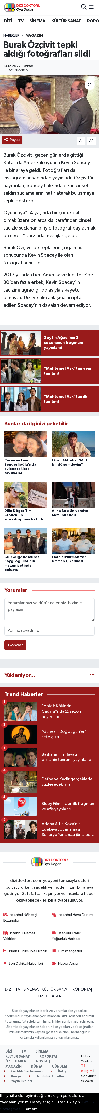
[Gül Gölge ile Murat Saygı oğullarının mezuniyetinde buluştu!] (25, 541)
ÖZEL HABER (49, 996)
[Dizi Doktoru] (22, 7)
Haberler (11, 35)
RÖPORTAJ (82, 989)
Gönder (15, 645)
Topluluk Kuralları (50, 1076)
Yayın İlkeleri (21, 1081)
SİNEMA (37, 21)
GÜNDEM (59, 1066)
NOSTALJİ (43, 1061)
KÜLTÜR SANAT (66, 21)
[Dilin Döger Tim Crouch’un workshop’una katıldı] (25, 495)
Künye (15, 1076)
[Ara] (84, 7)
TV (21, 21)
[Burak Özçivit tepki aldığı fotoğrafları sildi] (49, 104)
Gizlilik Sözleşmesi (26, 1071)
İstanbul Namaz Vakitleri (19, 935)
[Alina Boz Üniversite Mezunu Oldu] (73, 495)
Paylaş (15, 140)
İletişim (63, 1071)
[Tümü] (92, 675)
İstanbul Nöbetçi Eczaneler (20, 917)
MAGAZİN (34, 35)
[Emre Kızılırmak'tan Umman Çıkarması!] (73, 541)
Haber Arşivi (68, 963)
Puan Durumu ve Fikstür (28, 951)
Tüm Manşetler (70, 951)
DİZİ (8, 21)
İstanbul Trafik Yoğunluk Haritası (66, 935)
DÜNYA (36, 1066)
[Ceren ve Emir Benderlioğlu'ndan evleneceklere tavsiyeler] (25, 444)
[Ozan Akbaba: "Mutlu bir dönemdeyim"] (73, 444)
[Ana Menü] (91, 7)
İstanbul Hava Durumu (76, 915)
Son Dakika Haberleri (26, 963)
